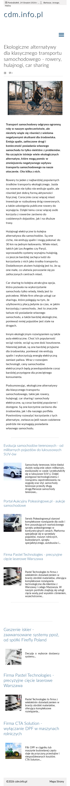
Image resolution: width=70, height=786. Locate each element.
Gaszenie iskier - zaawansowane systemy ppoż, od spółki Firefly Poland (31, 635)
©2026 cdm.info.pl (16, 781)
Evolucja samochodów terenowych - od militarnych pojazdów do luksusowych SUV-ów (33, 450)
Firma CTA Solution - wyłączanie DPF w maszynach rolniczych (31, 728)
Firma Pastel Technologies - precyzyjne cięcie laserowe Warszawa (29, 680)
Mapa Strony (57, 781)
